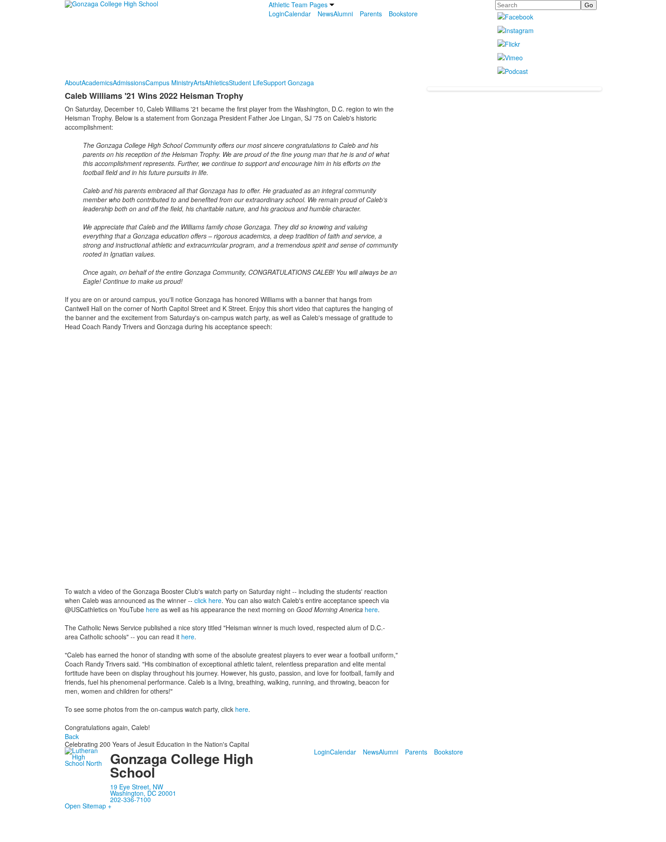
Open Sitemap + (88, 805)
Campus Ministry (169, 82)
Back (72, 736)
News (325, 13)
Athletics (217, 82)
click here (208, 600)
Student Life (246, 82)
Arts (199, 82)
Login (277, 13)
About (73, 82)
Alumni (343, 13)
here (152, 609)
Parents (371, 13)
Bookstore (403, 13)
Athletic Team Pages (298, 4)
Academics (97, 82)
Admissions (129, 82)
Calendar (298, 13)
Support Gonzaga (288, 82)
